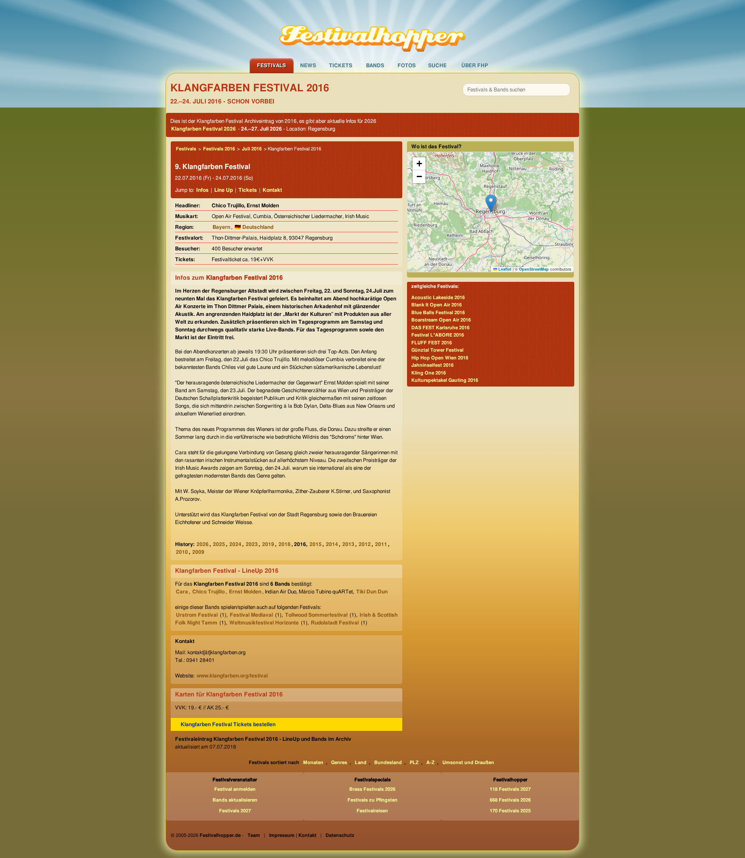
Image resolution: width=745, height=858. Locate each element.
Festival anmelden (235, 789)
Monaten (313, 762)
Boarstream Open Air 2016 (441, 320)
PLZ (414, 762)
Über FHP (474, 65)
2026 (203, 544)
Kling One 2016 (428, 373)
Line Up (223, 190)
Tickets (340, 65)
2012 (365, 544)
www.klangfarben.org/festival (232, 675)
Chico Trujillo (208, 591)
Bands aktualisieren (235, 800)
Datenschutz (340, 835)
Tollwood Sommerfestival (316, 615)
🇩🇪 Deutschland (254, 227)
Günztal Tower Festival (437, 350)
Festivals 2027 (235, 810)
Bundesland (388, 762)
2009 (198, 552)
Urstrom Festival (197, 615)
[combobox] (516, 89)
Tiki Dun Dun (372, 591)
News (308, 65)
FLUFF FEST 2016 (431, 342)
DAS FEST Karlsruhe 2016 (440, 327)
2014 (332, 544)
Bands (375, 65)
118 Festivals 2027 (510, 789)
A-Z (430, 762)
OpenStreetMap (534, 269)
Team (253, 835)
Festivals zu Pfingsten (372, 800)
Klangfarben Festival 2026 (203, 128)
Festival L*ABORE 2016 (437, 335)
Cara (182, 591)
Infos (202, 190)
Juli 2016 (252, 149)
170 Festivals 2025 (510, 810)
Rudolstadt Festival (335, 622)
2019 (268, 544)
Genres (339, 762)
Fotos (407, 65)
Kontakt (272, 190)
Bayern (221, 227)
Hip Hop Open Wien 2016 (439, 358)
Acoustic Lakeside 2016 (438, 297)
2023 (252, 544)
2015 (316, 544)
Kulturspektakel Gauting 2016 (444, 380)
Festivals (271, 65)
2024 (235, 544)
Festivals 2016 (219, 149)
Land (360, 762)
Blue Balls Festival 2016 (438, 312)
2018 (285, 544)
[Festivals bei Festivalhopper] (372, 28)
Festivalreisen (372, 810)
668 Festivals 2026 (510, 800)
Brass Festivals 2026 (372, 789)
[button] (490, 203)
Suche (437, 65)
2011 (381, 544)
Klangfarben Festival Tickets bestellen (228, 724)
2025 (219, 544)
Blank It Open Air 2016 (436, 305)
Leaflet (504, 269)
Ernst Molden (245, 591)
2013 (348, 544)
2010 (182, 552)
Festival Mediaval (251, 615)
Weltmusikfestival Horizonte (264, 622)
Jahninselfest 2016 (432, 365)
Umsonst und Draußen (468, 762)
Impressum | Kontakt (292, 835)
